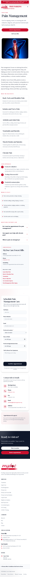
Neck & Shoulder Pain (8, 274)
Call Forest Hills (15, 33)
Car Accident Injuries (8, 280)
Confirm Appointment (15, 364)
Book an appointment (15, 452)
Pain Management (5, 487)
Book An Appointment (15, 29)
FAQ (2, 520)
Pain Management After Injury (10, 283)
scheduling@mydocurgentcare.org (15, 402)
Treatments (3, 482)
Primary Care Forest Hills (6, 492)
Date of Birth (6, 336)
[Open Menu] (27, 6)
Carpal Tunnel (4, 497)
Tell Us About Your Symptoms (10, 350)
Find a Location (15, 448)
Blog (2, 523)
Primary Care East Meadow (6, 495)
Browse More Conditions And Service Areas (12, 566)
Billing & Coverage (18, 574)
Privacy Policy (3, 574)
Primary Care (3, 490)
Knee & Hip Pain (7, 278)
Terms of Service (10, 574)
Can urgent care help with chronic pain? (15, 234)
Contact (2, 525)
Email (4, 323)
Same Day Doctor (4, 502)
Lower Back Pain (7, 272)
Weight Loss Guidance (5, 500)
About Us (3, 518)
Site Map (25, 574)
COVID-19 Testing (5, 510)
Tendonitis (5, 276)
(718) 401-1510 (6, 260)
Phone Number (7, 316)
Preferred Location (8, 330)
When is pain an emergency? (15, 240)
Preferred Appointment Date (10, 343)
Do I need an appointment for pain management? (15, 227)
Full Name (5, 309)
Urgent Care (3, 485)
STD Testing (3, 507)
